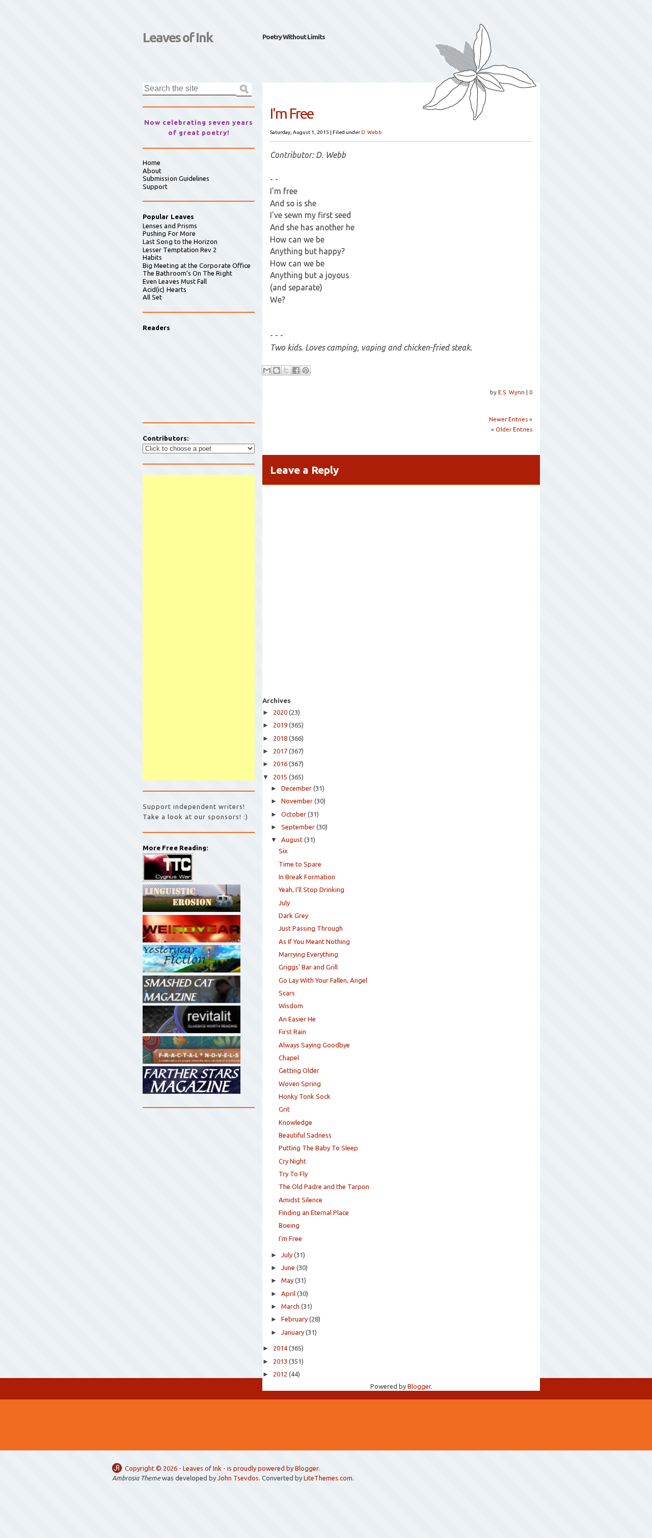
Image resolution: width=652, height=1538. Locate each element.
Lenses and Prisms (170, 225)
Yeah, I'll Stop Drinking (311, 889)
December (296, 788)
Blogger (419, 1386)
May (287, 1280)
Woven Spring (300, 1083)
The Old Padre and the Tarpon (324, 1186)
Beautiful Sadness (305, 1135)
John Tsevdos (238, 1477)
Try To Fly (293, 1173)
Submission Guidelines (176, 178)
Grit (284, 1109)
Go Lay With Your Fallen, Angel (323, 980)
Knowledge (295, 1122)
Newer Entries (508, 419)
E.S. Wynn (512, 392)
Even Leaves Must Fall (175, 281)
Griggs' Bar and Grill (308, 966)
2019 (280, 724)
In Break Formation (307, 876)
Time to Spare (300, 864)
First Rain (292, 1031)
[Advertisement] (199, 627)
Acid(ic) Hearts (164, 289)
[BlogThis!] (276, 370)
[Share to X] (286, 370)
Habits (152, 257)
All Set (152, 297)
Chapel (289, 1057)
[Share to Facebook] (296, 370)
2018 (280, 738)
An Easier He (297, 1018)
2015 (280, 776)
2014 (280, 1348)
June (288, 1267)
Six (283, 850)
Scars (287, 992)
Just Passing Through (311, 928)
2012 (280, 1374)
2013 (280, 1361)
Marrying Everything (308, 954)
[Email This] (267, 370)
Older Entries (514, 429)
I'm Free (290, 1238)
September (298, 826)
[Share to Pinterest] (306, 370)
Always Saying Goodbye (314, 1044)
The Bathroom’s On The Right (187, 273)
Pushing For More (169, 233)
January (292, 1332)
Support (155, 186)
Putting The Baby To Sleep (318, 1147)
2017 (280, 750)
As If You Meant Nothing (314, 941)
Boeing (289, 1225)
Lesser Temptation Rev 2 (180, 249)
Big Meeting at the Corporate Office (197, 265)
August (292, 839)
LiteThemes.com (328, 1477)
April (288, 1293)
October (293, 814)
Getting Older (299, 1070)
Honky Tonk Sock (305, 1096)
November (297, 800)
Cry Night (292, 1161)
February (294, 1319)
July (284, 902)
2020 (280, 712)
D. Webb (371, 132)
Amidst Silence (300, 1199)
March (290, 1306)
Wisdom (291, 1005)
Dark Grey (293, 915)
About (152, 170)
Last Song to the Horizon (180, 241)
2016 (280, 763)
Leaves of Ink (177, 37)
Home (151, 162)
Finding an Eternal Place (314, 1212)
